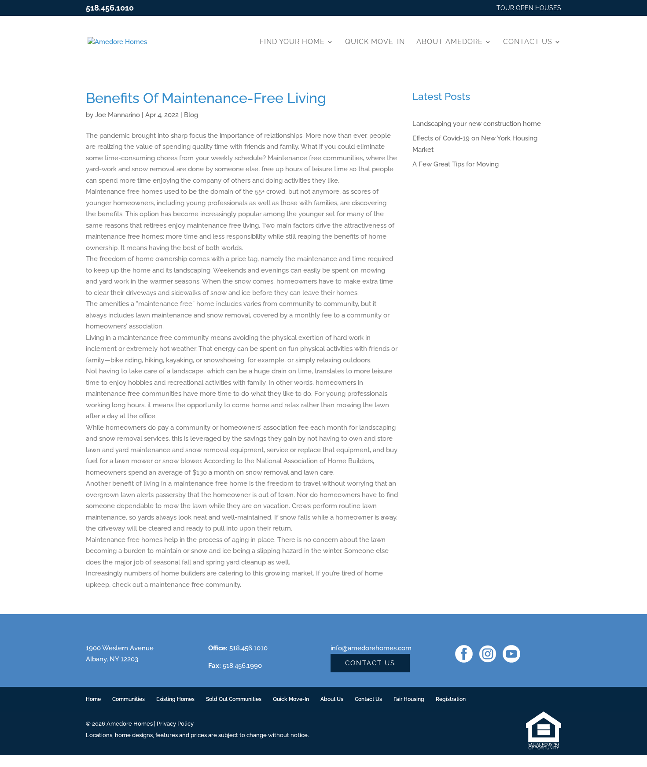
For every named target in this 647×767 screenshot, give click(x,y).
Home (93, 699)
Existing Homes (175, 699)
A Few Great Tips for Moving (455, 164)
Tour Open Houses (528, 8)
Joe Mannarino (117, 115)
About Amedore (449, 41)
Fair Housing (408, 699)
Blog (191, 115)
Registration (451, 699)
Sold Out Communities (233, 699)
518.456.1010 (110, 7)
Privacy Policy (175, 723)
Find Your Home (292, 41)
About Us (331, 699)
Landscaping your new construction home (476, 124)
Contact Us (527, 41)
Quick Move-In (375, 41)
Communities (128, 699)
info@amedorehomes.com (371, 648)
